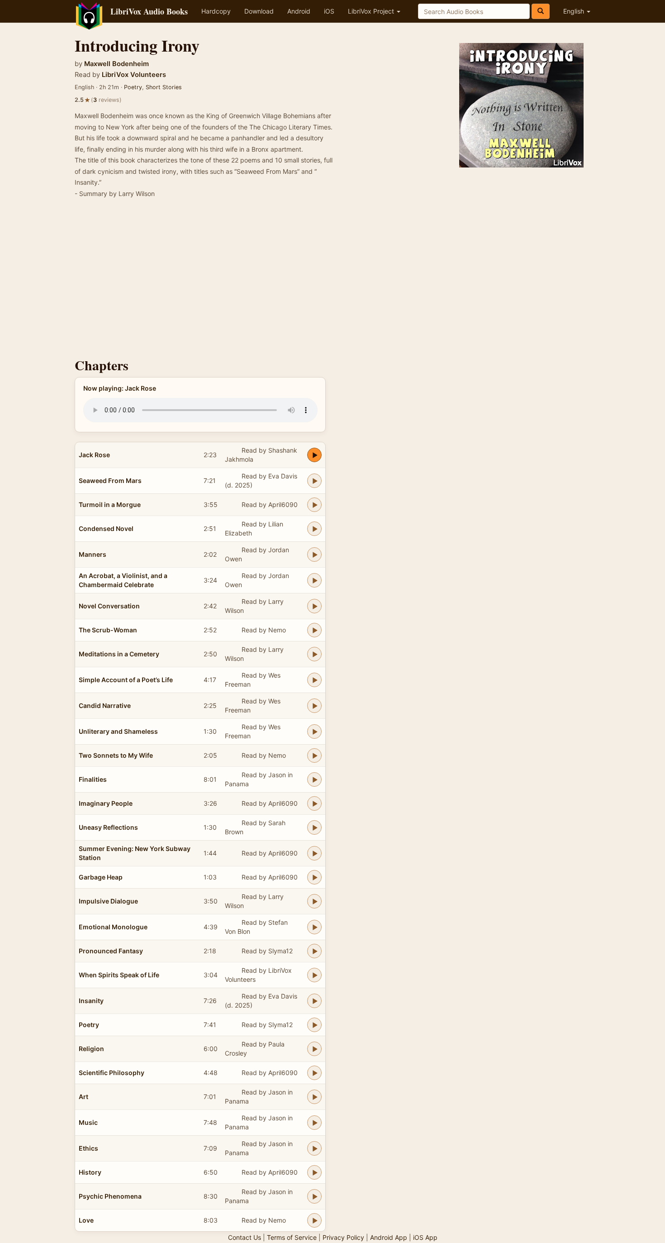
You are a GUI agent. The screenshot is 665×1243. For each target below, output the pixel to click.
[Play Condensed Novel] (314, 528)
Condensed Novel (106, 528)
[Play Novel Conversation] (314, 606)
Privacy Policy (343, 1237)
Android (298, 11)
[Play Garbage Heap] (314, 877)
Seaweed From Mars (110, 480)
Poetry (133, 87)
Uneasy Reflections (108, 827)
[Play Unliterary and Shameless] (314, 731)
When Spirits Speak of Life (119, 975)
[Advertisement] (332, 280)
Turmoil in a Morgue (110, 504)
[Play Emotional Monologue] (314, 927)
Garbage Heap (101, 877)
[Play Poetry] (314, 1025)
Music (88, 1122)
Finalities (93, 779)
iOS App (425, 1237)
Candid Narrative (105, 705)
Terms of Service (292, 1237)
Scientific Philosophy (111, 1072)
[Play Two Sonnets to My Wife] (314, 755)
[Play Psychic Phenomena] (314, 1196)
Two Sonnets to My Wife (116, 755)
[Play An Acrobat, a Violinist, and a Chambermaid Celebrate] (314, 580)
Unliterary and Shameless (118, 731)
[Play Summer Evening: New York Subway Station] (314, 853)
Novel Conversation (109, 606)
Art (83, 1096)
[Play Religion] (314, 1049)
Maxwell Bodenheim (116, 64)
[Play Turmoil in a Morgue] (314, 504)
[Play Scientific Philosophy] (314, 1073)
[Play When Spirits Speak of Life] (314, 975)
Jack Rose (94, 455)
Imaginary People (106, 803)
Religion (91, 1048)
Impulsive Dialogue (108, 901)
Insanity (91, 1000)
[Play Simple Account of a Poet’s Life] (314, 680)
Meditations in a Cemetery (119, 654)
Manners (92, 554)
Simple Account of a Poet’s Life (126, 680)
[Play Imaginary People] (314, 803)
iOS (329, 11)
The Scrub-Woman (108, 630)
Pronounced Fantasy (111, 951)
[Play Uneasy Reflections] (314, 827)
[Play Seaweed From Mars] (314, 480)
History (90, 1172)
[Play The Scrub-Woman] (314, 630)
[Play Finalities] (314, 779)
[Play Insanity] (314, 1001)
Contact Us (244, 1237)
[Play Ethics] (314, 1148)
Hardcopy (216, 11)
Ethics (88, 1148)
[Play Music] (314, 1122)
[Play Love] (314, 1220)
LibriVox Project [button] (372, 11)
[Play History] (314, 1172)
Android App (388, 1237)
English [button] (574, 11)
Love (86, 1220)
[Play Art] (314, 1097)
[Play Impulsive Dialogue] (314, 901)
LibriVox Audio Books (149, 11)
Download (259, 11)
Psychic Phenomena (110, 1196)
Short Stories (164, 87)
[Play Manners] (314, 554)
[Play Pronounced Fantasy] (314, 951)
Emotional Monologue (113, 927)
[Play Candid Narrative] (314, 705)
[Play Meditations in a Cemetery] (314, 654)
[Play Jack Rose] (314, 455)
